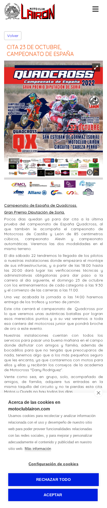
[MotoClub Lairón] (29, 18)
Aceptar (53, 495)
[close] (98, 392)
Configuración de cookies (53, 464)
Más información (38, 449)
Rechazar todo (53, 480)
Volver (12, 35)
